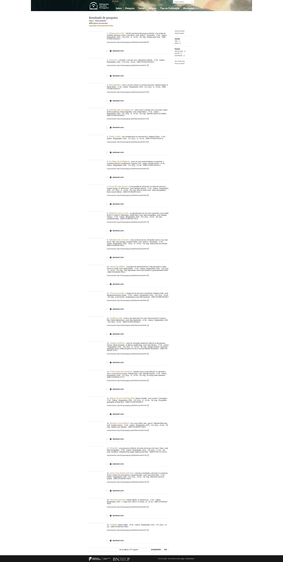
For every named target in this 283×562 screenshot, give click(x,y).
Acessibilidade (190, 558)
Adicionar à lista (118, 51)
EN (115, 1)
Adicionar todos (95, 26)
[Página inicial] (99, 5)
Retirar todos (108, 26)
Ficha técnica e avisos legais (176, 558)
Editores (152, 8)
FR (117, 1)
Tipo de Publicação (170, 8)
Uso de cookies (162, 558)
